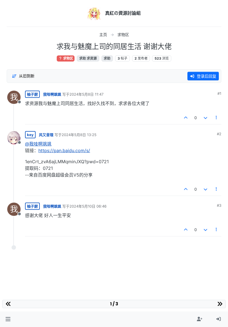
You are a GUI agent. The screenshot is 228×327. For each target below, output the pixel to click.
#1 (219, 93)
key (30, 134)
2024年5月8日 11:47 (86, 94)
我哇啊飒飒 (52, 94)
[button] (8, 319)
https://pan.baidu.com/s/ (64, 150)
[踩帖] (205, 117)
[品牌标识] (94, 13)
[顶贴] (186, 117)
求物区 (67, 58)
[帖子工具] (217, 117)
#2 (219, 134)
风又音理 (46, 134)
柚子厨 (32, 94)
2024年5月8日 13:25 (79, 134)
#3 (219, 205)
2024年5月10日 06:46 (88, 206)
